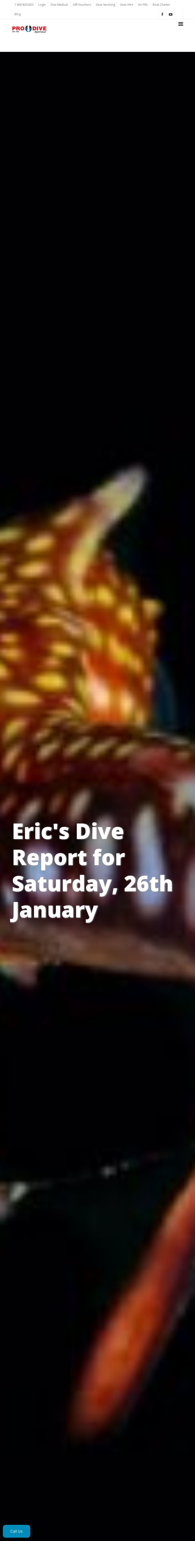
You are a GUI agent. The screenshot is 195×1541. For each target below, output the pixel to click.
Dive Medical (59, 5)
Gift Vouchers (82, 5)
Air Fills (143, 5)
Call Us (16, 1531)
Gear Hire (126, 5)
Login (42, 5)
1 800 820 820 (24, 5)
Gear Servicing (105, 5)
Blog (18, 14)
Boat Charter (161, 5)
